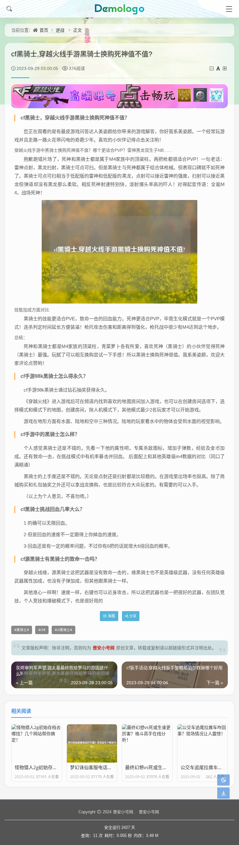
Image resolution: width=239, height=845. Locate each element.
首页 (44, 30)
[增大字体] (225, 68)
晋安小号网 (104, 648)
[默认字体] (218, 68)
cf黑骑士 (63, 630)
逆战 (60, 30)
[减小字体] (212, 68)
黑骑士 (21, 630)
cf (41, 630)
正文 (77, 30)
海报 (111, 616)
